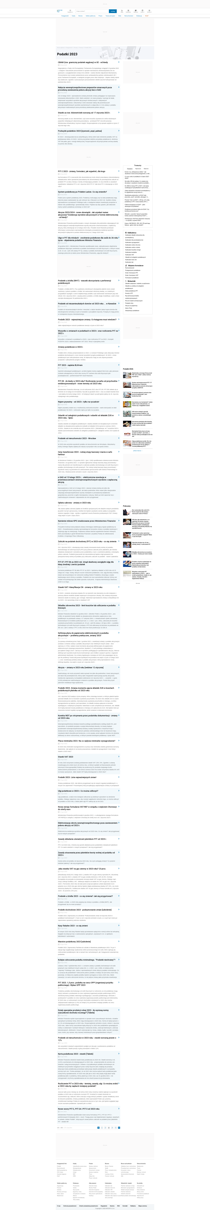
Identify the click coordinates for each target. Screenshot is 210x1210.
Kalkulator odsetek (110, 1191)
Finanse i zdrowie (109, 1176)
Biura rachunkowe (126, 1163)
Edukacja (139, 16)
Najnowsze (138, 168)
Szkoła (74, 1187)
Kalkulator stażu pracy (110, 1193)
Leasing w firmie (109, 1174)
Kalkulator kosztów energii (133, 250)
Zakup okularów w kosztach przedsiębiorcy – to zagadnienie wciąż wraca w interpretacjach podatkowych (138, 191)
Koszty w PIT (129, 293)
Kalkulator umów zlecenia (132, 245)
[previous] (98, 1128)
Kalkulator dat (129, 262)
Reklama (133, 1206)
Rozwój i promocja (62, 1191)
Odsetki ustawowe (125, 1193)
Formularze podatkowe (132, 277)
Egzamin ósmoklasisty (78, 1197)
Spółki (106, 1168)
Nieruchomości (128, 16)
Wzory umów (140, 1191)
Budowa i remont (141, 1172)
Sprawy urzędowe (93, 1172)
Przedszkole (76, 1185)
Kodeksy (91, 1195)
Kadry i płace (60, 1193)
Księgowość (65, 16)
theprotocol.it (140, 1195)
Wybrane (146, 168)
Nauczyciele (76, 1189)
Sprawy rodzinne (93, 1166)
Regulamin (104, 1206)
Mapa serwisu (142, 1206)
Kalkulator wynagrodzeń (132, 242)
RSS (118, 1206)
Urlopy (74, 1172)
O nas (58, 1206)
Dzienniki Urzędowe (94, 1189)
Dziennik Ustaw (93, 1185)
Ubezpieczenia (77, 1170)
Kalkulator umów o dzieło (132, 247)
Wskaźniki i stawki (126, 1183)
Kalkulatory (132, 233)
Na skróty (139, 1183)
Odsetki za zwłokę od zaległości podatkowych (134, 287)
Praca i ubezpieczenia (110, 1170)
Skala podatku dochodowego (128, 1195)
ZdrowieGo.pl (140, 1185)
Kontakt (125, 1206)
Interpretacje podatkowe (132, 310)
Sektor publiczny (90, 16)
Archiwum (139, 1187)
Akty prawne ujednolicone (95, 1193)
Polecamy (127, 506)
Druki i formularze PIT (131, 273)
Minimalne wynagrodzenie (128, 1187)
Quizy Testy (128, 308)
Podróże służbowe (126, 1191)
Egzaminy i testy (77, 1191)
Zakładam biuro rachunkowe (128, 1166)
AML (122, 1176)
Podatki (59, 1166)
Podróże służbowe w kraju (128, 1185)
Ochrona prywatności (69, 1206)
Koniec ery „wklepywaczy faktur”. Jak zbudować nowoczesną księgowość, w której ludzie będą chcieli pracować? (138, 172)
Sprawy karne (92, 1168)
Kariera (112, 1206)
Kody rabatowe (141, 1189)
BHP (74, 1174)
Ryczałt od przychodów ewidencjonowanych (132, 297)
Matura (75, 1195)
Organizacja (60, 1185)
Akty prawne (92, 1183)
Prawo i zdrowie (93, 1178)
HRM (74, 1176)
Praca (90, 1174)
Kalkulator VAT (129, 254)
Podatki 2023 (87, 47)
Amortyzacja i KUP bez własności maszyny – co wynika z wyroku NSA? (137, 219)
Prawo (100, 16)
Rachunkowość (129, 268)
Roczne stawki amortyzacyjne (134, 300)
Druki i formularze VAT (131, 275)
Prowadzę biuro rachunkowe (128, 1168)
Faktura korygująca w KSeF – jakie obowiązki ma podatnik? (135, 205)
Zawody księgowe (61, 1174)
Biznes (81, 16)
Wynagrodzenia (77, 1168)
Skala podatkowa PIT (131, 291)
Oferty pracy (140, 1197)
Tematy (76, 47)
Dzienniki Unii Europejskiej (96, 1191)
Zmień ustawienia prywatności (88, 1206)
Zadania (59, 1189)
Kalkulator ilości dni (131, 259)
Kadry (73, 16)
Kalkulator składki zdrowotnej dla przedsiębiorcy (134, 236)
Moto (119, 16)
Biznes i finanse (109, 1166)
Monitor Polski (92, 1187)
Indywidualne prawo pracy (80, 1166)
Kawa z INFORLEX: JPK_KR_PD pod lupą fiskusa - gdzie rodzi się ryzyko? (137, 224)
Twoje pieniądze (110, 16)
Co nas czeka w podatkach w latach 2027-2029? (137, 177)
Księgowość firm (62, 1163)
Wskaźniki (131, 281)
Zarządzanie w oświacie (79, 1193)
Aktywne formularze (135, 265)
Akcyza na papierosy (131, 305)
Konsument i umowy (94, 1170)
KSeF (146, 16)
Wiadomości (140, 1166)
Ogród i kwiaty (140, 1174)
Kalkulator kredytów (131, 252)
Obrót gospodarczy (62, 1170)
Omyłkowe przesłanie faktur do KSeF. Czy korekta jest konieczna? (137, 210)
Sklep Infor (92, 1176)
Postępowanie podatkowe (132, 270)
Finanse (139, 1170)
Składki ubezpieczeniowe (127, 1189)
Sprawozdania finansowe (127, 1174)
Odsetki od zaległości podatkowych (135, 257)
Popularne (129, 168)
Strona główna (61, 47)
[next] (119, 1128)
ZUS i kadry (60, 1172)
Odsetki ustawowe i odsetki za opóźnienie (137, 283)
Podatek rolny (129, 303)
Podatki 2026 (128, 369)
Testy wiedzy (76, 1199)
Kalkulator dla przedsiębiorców (134, 240)
